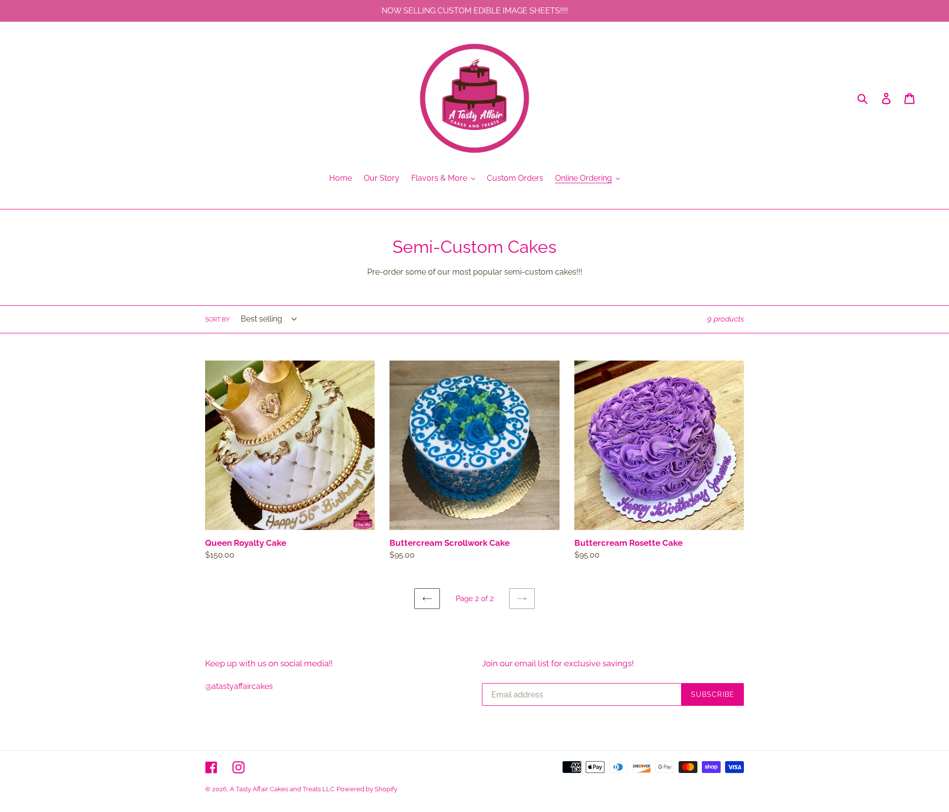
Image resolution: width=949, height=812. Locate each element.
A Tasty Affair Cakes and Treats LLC (282, 789)
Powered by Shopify (367, 789)
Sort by (217, 319)
